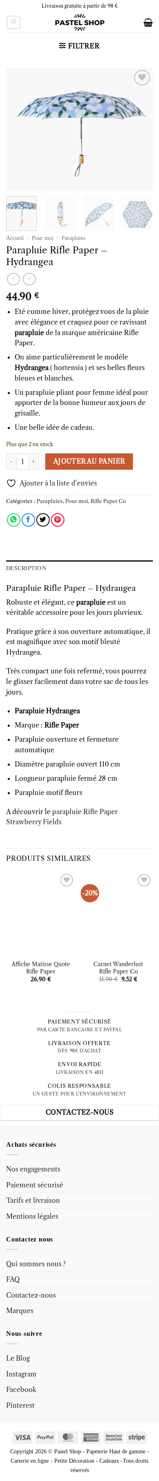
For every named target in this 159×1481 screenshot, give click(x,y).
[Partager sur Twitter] (43, 520)
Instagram (21, 1374)
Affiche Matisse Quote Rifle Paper (40, 968)
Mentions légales (32, 1216)
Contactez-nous (31, 1295)
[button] (13, 22)
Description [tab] (26, 568)
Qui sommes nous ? (36, 1263)
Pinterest (20, 1405)
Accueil (15, 238)
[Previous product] (29, 279)
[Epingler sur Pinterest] (57, 520)
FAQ (13, 1279)
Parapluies (73, 238)
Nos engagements (33, 1169)
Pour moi (42, 238)
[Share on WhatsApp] (13, 520)
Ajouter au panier (89, 461)
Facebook (21, 1389)
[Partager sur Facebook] (28, 520)
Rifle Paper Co (108, 501)
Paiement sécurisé (34, 1184)
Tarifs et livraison (33, 1200)
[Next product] (13, 279)
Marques (19, 1311)
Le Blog (18, 1358)
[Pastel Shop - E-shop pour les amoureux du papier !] (79, 22)
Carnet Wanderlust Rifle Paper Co (118, 968)
